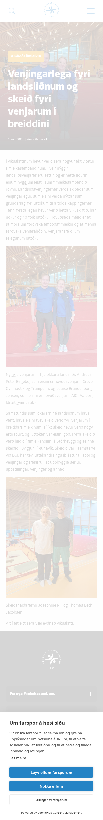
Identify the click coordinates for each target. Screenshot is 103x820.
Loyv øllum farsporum (51, 772)
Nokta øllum (51, 786)
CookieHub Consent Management (60, 812)
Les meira (18, 757)
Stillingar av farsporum (51, 800)
